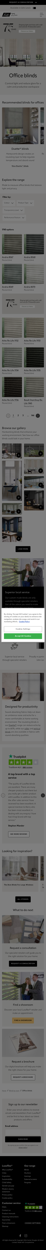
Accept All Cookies (23, 636)
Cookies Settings (23, 629)
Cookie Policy (24, 622)
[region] (23, 625)
